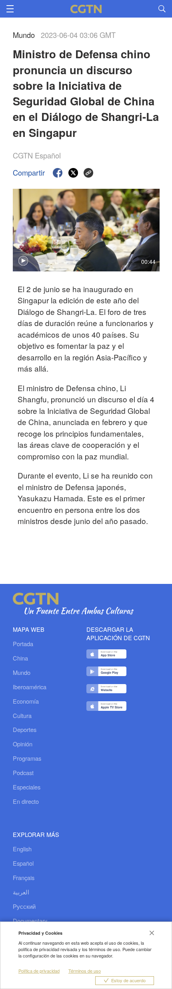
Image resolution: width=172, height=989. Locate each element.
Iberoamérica (29, 687)
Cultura (22, 716)
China (20, 658)
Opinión (22, 744)
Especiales (26, 787)
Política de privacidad (39, 970)
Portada (23, 644)
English (22, 849)
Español (23, 863)
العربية (21, 892)
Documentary (30, 920)
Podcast (23, 773)
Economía (26, 701)
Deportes (24, 730)
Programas (27, 758)
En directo (26, 801)
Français (23, 877)
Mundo (21, 672)
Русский (24, 906)
